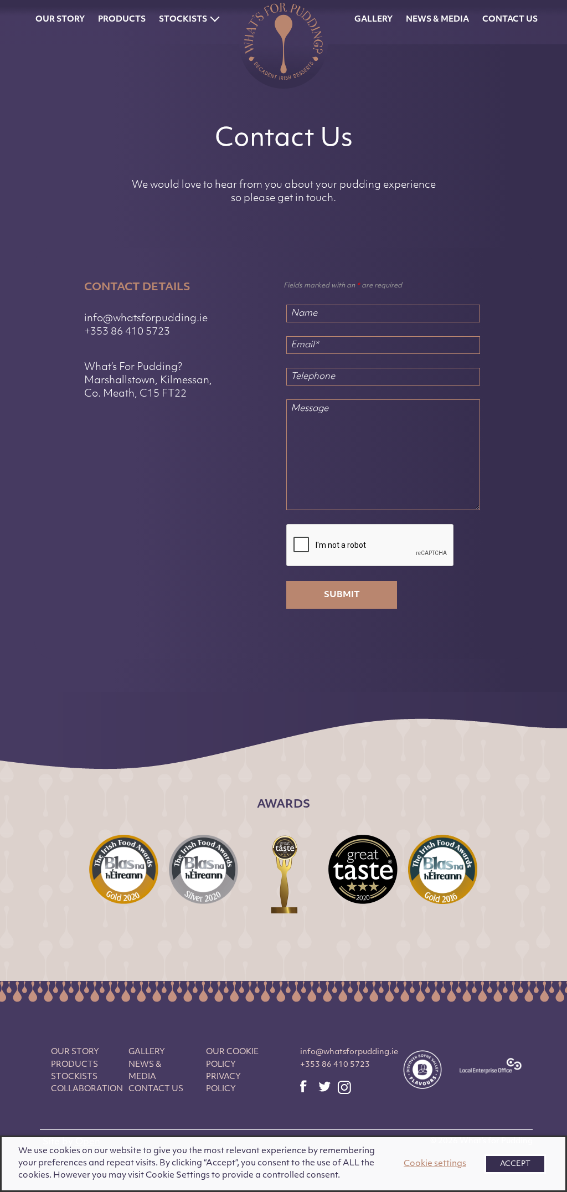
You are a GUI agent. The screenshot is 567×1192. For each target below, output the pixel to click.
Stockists (183, 20)
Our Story (60, 20)
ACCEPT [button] (515, 1164)
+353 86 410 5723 (127, 332)
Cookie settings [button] (435, 1164)
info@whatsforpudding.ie (146, 319)
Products (122, 20)
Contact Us (510, 20)
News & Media (437, 20)
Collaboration (87, 1089)
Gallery (373, 20)
